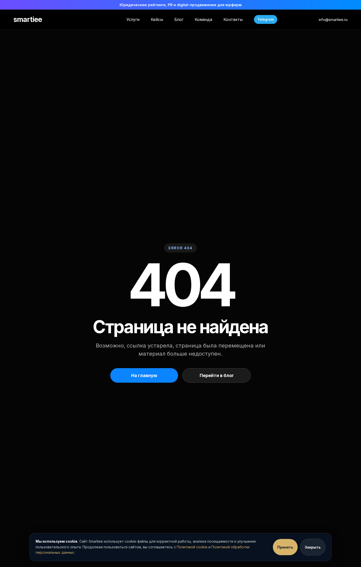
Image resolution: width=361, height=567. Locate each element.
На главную (144, 375)
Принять (285, 547)
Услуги (132, 19)
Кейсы (157, 19)
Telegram (265, 19)
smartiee (28, 19)
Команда (203, 19)
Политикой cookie (192, 547)
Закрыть (313, 547)
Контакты (233, 19)
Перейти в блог (217, 375)
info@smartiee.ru (333, 19)
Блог (178, 19)
